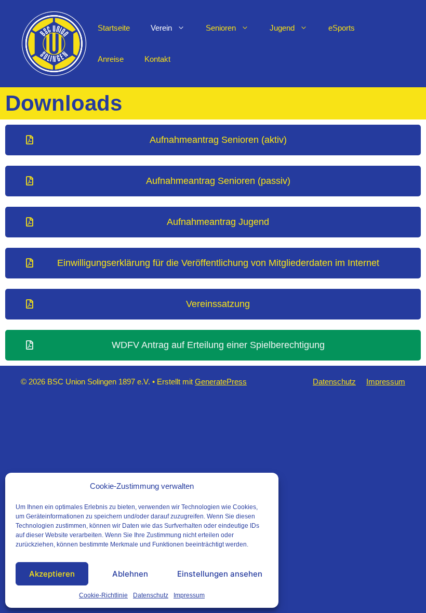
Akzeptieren (52, 574)
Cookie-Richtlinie (103, 595)
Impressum (189, 595)
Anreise (111, 59)
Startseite (114, 27)
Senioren (221, 27)
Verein (161, 27)
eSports (341, 27)
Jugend (282, 27)
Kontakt (157, 59)
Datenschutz (150, 595)
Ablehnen (130, 574)
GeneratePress (221, 381)
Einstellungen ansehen (219, 574)
